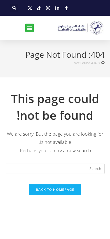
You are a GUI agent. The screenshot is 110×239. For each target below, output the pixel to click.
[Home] (103, 63)
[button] (14, 8)
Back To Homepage (55, 189)
